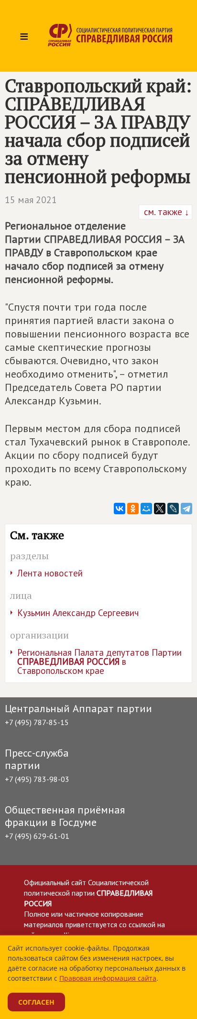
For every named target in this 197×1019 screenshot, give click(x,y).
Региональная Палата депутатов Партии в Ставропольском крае (99, 661)
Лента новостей (50, 573)
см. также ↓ (165, 211)
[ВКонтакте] (119, 508)
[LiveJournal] (173, 508)
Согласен (36, 1002)
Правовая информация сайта (107, 978)
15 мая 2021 (31, 200)
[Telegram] (186, 508)
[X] (159, 508)
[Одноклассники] (133, 508)
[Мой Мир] (146, 508)
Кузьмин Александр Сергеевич (78, 612)
